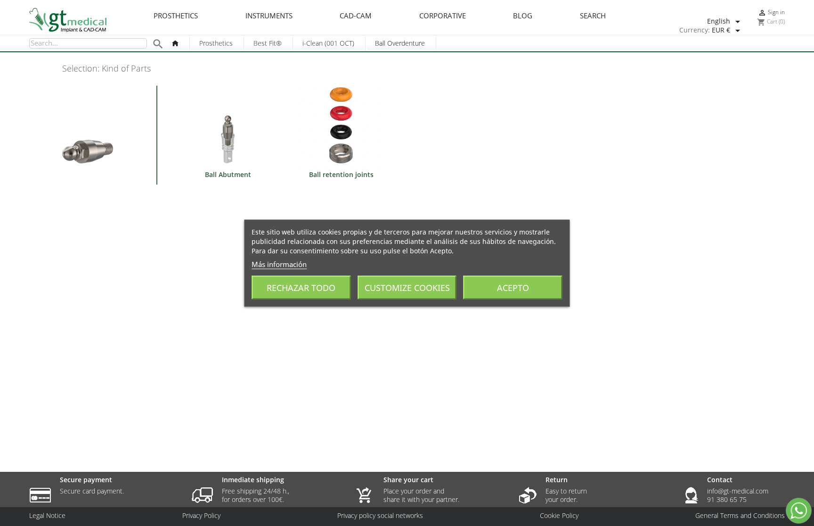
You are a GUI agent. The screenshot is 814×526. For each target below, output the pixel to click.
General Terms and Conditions (740, 515)
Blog (522, 16)
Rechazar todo (301, 287)
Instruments (269, 16)
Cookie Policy (559, 515)
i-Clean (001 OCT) (328, 43)
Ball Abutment (228, 174)
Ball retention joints (341, 174)
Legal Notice (47, 515)
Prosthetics (176, 16)
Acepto (513, 287)
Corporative (442, 16)
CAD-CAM (356, 16)
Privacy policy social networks (380, 515)
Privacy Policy (201, 515)
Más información (279, 263)
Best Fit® (267, 43)
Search (593, 16)
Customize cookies (407, 287)
